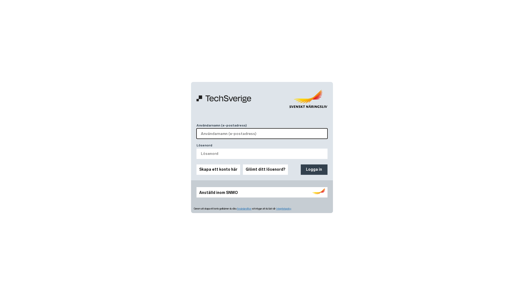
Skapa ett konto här (218, 169)
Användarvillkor (244, 208)
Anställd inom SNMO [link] (218, 192)
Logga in (314, 169)
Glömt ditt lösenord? (265, 169)
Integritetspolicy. (283, 208)
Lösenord (204, 145)
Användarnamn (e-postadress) (221, 125)
